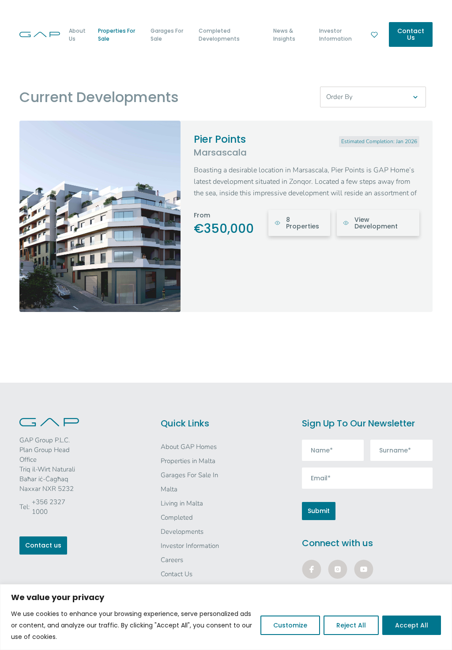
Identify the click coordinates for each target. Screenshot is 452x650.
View (376, 223)
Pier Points (220, 139)
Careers (172, 559)
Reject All (351, 625)
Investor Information (335, 34)
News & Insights (284, 34)
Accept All (411, 625)
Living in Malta (182, 503)
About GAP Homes (189, 446)
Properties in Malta (188, 460)
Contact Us (410, 34)
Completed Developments (219, 34)
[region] (226, 617)
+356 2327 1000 (48, 507)
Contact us (43, 545)
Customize (290, 625)
